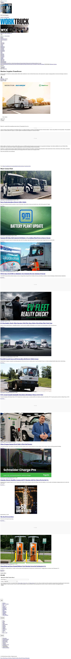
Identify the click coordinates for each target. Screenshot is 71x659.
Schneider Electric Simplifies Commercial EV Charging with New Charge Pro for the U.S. (24, 480)
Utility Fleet (2, 59)
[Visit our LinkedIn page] (1, 575)
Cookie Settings (47, 64)
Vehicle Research (3, 61)
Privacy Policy (2, 658)
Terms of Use (7, 658)
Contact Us (31, 64)
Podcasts (21, 63)
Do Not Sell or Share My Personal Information (21, 658)
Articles (10, 0)
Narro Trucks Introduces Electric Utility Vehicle (13, 202)
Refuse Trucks (5, 166)
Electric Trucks (24, 166)
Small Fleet (2, 54)
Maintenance (2, 46)
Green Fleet (2, 42)
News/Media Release (9, 199)
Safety (1, 52)
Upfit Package (18, 64)
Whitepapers (28, 63)
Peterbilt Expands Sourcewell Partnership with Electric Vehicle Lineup (19, 359)
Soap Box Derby (13, 64)
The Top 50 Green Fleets (7, 516)
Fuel (1, 40)
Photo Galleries (11, 63)
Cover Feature (4, 0)
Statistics (24, 63)
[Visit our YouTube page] (4, 575)
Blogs (6, 63)
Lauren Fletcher (8, 235)
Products (15, 63)
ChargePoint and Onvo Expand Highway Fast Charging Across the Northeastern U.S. (23, 566)
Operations (2, 48)
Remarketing (2, 50)
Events (31, 63)
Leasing (1, 44)
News (8, 0)
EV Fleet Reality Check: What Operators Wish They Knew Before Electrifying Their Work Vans (26, 323)
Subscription (2, 64)
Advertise (28, 64)
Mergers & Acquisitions (11, 166)
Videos (8, 63)
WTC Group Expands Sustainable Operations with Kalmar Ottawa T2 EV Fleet (21, 394)
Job (35, 63)
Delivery (1, 36)
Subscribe (2, 17)
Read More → (2, 241)
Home (1, 68)
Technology (2, 55)
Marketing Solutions (53, 64)
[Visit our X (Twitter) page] (3, 575)
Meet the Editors (24, 64)
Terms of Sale (12, 658)
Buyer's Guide (38, 63)
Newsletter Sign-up (8, 64)
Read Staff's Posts (3, 79)
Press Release (42, 64)
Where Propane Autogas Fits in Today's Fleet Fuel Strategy (16, 444)
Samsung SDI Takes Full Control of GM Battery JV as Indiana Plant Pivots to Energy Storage (25, 238)
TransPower (20, 166)
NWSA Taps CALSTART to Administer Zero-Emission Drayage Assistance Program (22, 273)
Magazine (18, 63)
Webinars (33, 63)
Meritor (16, 166)
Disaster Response (3, 38)
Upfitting (1, 57)
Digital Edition (6, 17)
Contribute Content (36, 64)
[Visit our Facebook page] (0, 575)
